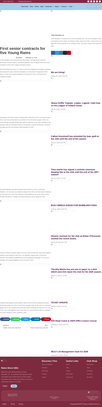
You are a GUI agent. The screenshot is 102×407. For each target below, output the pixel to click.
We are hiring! (58, 72)
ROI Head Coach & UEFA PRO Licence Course (74, 321)
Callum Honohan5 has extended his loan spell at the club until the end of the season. (75, 137)
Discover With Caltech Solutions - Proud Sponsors (92, 398)
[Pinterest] (69, 53)
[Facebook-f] (88, 1)
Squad (57, 6)
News (42, 6)
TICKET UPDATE (59, 302)
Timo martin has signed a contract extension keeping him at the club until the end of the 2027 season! (75, 172)
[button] (5, 319)
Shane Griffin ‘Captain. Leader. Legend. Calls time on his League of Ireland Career (75, 104)
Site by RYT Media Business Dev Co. (13, 395)
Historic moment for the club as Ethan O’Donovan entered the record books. (75, 237)
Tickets (36, 6)
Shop (31, 6)
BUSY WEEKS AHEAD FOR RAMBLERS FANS (74, 205)
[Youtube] (97, 1)
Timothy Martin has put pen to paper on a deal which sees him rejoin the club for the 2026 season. (76, 270)
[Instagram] (100, 1)
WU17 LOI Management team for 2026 (69, 351)
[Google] (61, 53)
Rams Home (24, 6)
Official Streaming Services (54, 397)
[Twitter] (94, 1)
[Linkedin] (91, 1)
